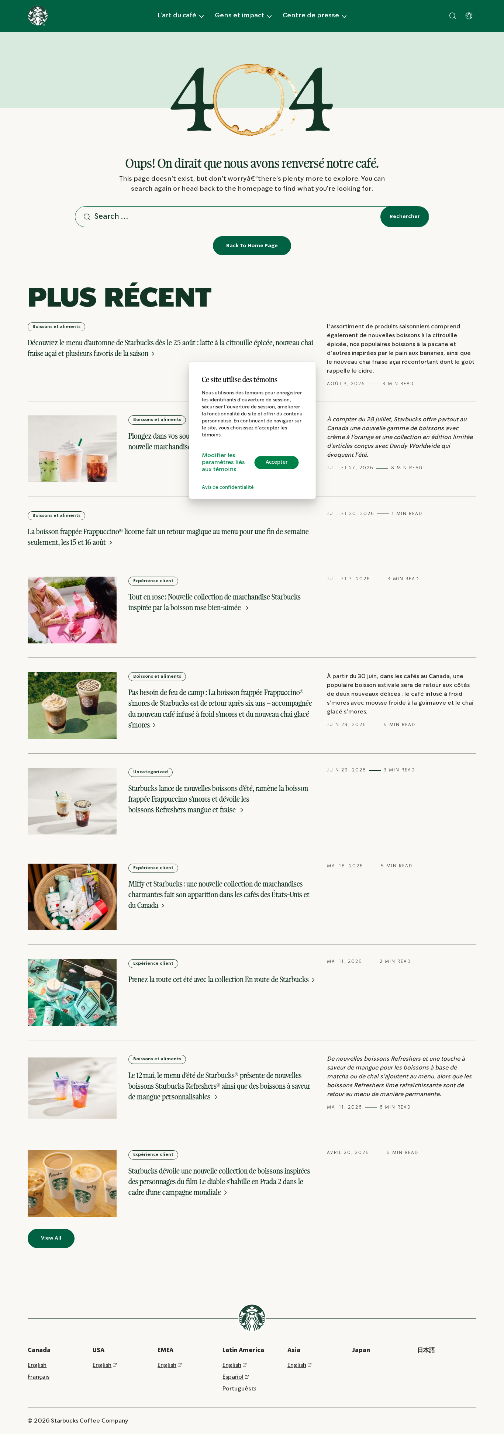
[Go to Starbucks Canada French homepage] (38, 16)
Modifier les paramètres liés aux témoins (223, 462)
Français (38, 1377)
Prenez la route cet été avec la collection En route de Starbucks (219, 979)
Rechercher (405, 216)
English (37, 1365)
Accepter (277, 462)
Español (233, 1377)
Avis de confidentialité (228, 487)
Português (236, 1389)
